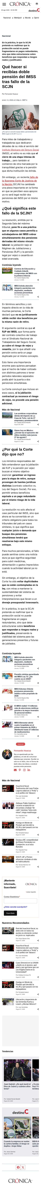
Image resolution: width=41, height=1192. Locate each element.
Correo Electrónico (12, 896)
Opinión (37, 17)
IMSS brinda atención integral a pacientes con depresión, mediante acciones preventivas (24, 289)
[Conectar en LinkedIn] (29, 770)
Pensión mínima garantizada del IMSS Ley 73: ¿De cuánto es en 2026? (26, 676)
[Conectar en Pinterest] (19, 770)
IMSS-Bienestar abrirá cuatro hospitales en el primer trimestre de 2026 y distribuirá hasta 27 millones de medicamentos (26, 727)
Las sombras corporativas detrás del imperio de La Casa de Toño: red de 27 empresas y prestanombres (26, 417)
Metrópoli (18, 17)
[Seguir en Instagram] (24, 770)
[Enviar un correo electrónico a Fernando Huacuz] (15, 770)
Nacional (7, 17)
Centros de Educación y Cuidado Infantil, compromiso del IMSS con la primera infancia (25, 272)
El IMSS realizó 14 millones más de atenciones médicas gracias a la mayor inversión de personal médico (26, 709)
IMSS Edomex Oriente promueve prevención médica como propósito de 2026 (25, 692)
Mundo (28, 17)
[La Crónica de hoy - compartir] (38, 280)
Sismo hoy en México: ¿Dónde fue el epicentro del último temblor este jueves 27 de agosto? (26, 433)
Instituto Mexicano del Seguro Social (20, 149)
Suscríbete (10, 913)
